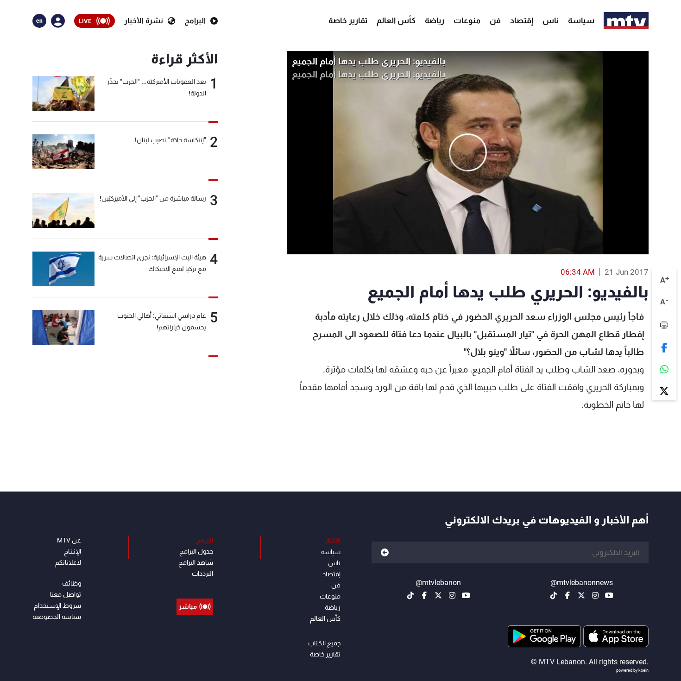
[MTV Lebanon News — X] (581, 595)
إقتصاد (521, 20)
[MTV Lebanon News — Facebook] (567, 595)
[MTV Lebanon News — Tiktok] (554, 595)
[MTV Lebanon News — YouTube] (609, 595)
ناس (550, 20)
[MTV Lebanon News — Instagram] (595, 595)
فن (495, 20)
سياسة (581, 20)
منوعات (467, 20)
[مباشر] (195, 585)
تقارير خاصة (347, 20)
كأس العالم (396, 20)
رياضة (434, 20)
